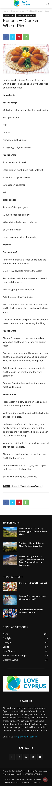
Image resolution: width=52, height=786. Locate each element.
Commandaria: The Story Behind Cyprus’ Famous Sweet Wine (33, 531)
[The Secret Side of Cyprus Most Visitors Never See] (10, 547)
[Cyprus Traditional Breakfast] (10, 586)
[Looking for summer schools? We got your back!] (10, 600)
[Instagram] (19, 757)
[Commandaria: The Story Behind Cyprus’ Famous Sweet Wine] (10, 532)
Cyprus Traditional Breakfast (33, 583)
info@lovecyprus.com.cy (25, 736)
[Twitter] (12, 37)
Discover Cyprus (17, 11)
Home (5, 11)
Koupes (14, 486)
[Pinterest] (19, 37)
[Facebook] (6, 37)
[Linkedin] (26, 757)
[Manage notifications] (45, 779)
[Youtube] (40, 757)
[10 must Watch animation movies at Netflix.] (10, 613)
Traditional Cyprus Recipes (38, 11)
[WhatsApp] (26, 37)
